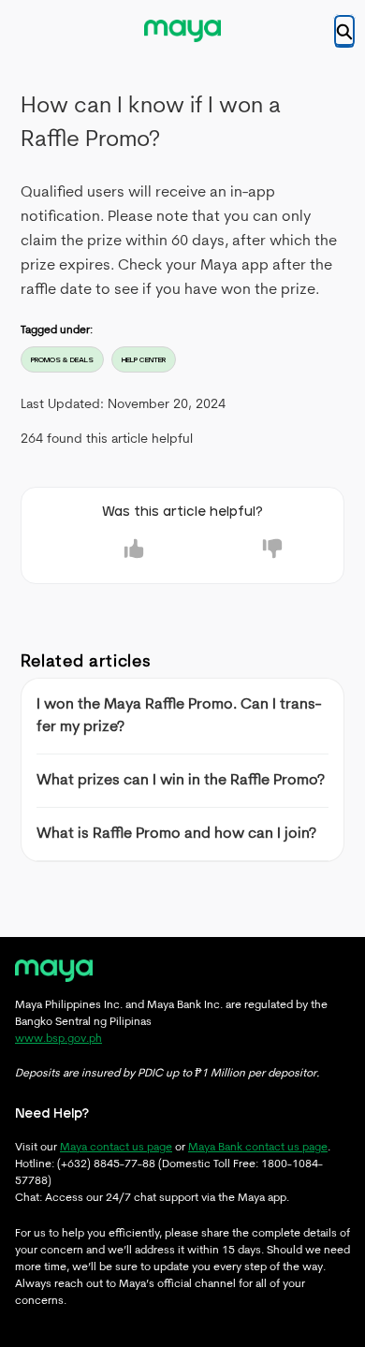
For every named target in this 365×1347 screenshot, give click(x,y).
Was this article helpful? (182, 512)
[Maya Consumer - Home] (182, 31)
